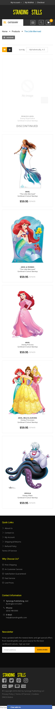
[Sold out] (44, 100)
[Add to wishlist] (50, 106)
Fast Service (9, 578)
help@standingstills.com (16, 617)
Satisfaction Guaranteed (15, 573)
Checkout (40, 2)
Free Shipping (10, 564)
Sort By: (22, 50)
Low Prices (9, 582)
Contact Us (9, 532)
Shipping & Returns (12, 541)
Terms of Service (9, 550)
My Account (9, 537)
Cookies (35, 694)
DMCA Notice (7, 697)
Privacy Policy (8, 694)
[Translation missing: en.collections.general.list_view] (9, 49)
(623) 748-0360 (12, 610)
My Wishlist (29, 2)
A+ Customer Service (13, 569)
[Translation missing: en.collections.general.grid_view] (4, 49)
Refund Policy (10, 546)
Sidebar (10, 37)
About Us (8, 528)
